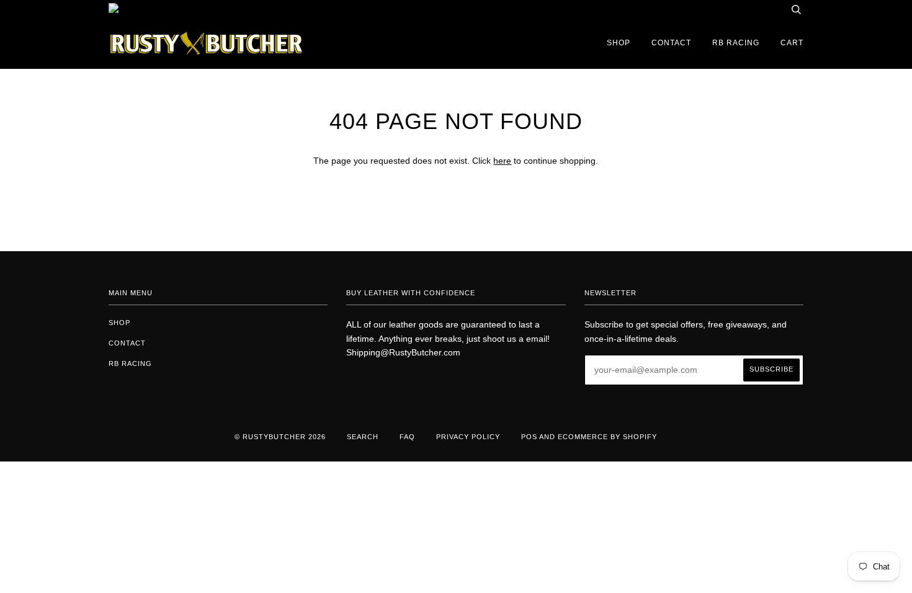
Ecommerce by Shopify (607, 436)
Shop (618, 42)
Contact (671, 42)
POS (529, 436)
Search (362, 436)
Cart (791, 42)
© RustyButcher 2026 (280, 436)
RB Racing (735, 42)
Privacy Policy (468, 436)
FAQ (407, 436)
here (502, 161)
